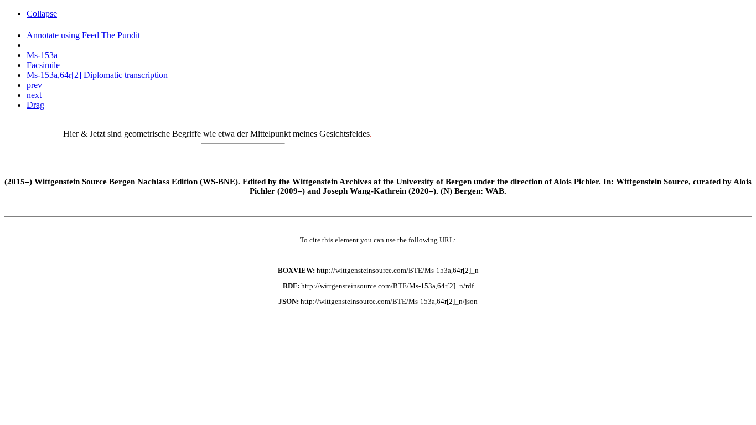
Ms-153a (42, 55)
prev (34, 85)
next (34, 95)
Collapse (42, 13)
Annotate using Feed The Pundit (83, 35)
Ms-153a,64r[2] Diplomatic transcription (97, 75)
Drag (35, 105)
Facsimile (43, 65)
